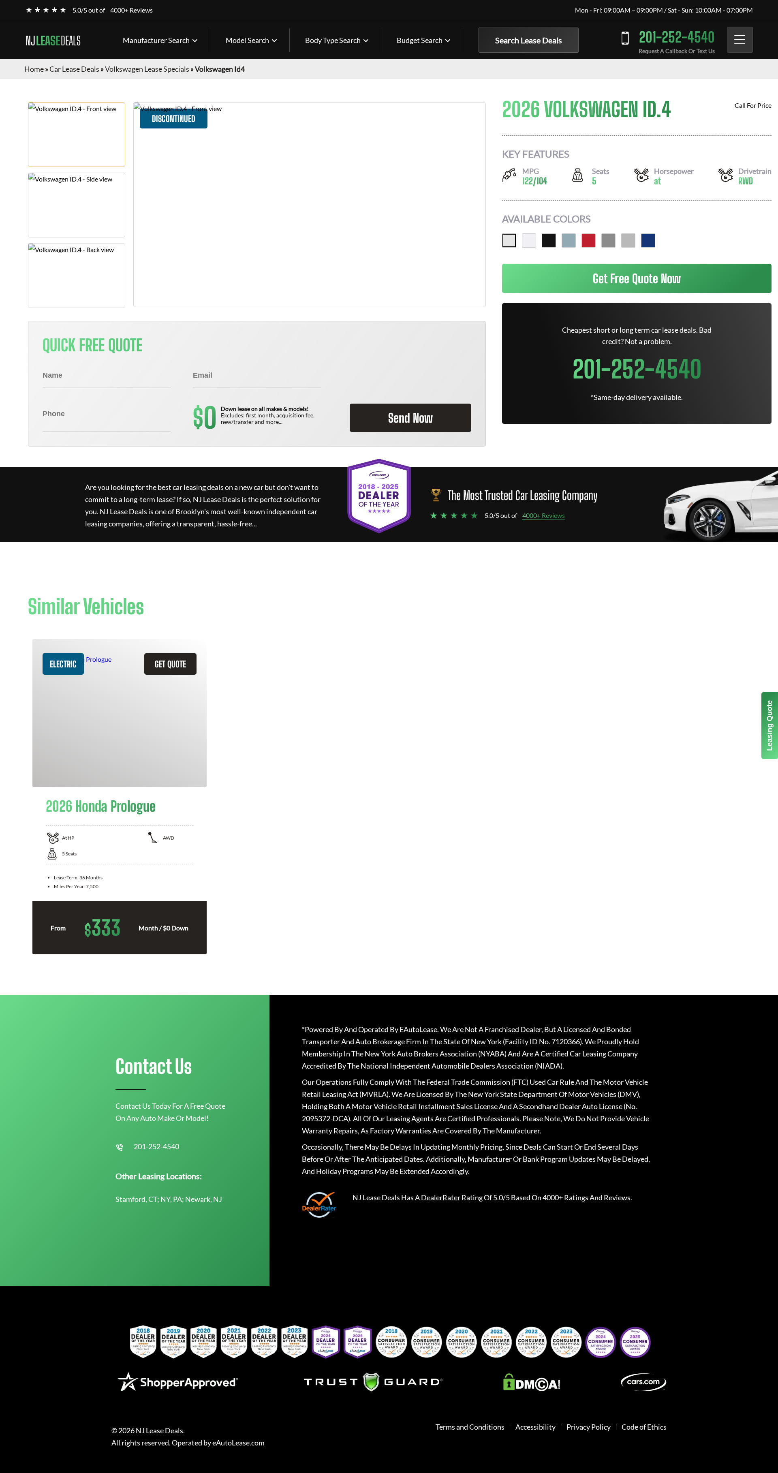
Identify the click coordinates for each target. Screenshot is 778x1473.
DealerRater (440, 1197)
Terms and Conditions (470, 1427)
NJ (53, 40)
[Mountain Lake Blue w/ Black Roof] (648, 240)
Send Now (410, 417)
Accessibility (535, 1427)
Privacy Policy (588, 1427)
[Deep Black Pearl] (549, 240)
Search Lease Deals (528, 40)
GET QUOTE (170, 664)
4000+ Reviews (131, 10)
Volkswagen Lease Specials (147, 68)
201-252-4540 (677, 37)
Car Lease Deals (74, 68)
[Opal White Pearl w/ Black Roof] (509, 240)
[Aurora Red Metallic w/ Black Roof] (588, 240)
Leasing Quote (769, 725)
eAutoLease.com (238, 1442)
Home (34, 68)
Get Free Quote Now (637, 278)
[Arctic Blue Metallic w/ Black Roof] (568, 240)
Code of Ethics (644, 1427)
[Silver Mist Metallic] (628, 240)
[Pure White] (529, 240)
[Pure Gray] (608, 240)
